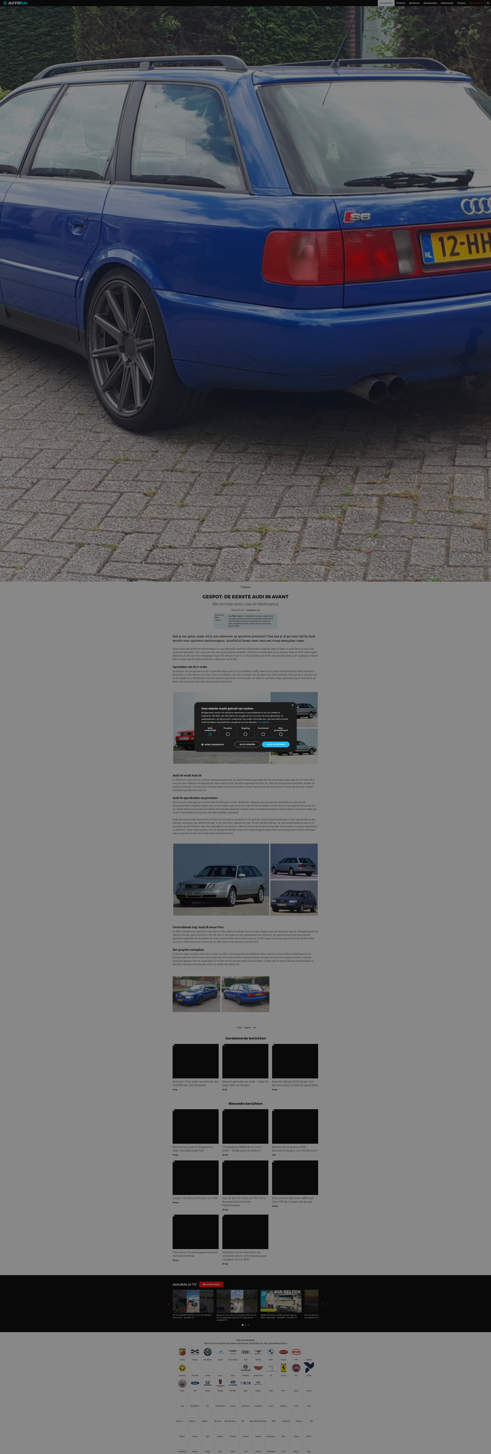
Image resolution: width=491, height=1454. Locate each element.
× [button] (292, 705)
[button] (212, 744)
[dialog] (245, 727)
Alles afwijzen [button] (247, 744)
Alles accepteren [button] (276, 744)
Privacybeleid (263, 722)
